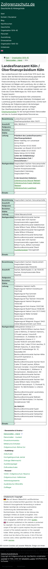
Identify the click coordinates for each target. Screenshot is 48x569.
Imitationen (5, 47)
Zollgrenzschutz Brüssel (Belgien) (27, 180)
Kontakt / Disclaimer (8, 17)
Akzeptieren (7, 566)
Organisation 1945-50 (9, 44)
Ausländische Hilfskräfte (13, 484)
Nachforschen (6, 24)
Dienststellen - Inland (12, 434)
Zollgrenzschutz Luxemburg (25, 188)
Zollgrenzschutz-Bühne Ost (14, 447)
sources (11, 540)
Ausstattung (5, 37)
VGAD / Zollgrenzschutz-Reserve (17, 474)
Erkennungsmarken (9, 112)
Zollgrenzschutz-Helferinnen (15, 477)
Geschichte (5, 27)
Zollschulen (8, 454)
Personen (4, 34)
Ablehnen (21, 566)
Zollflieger (7, 487)
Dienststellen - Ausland (13, 437)
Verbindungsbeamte (11, 481)
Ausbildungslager (10, 464)
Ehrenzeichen (6, 40)
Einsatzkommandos (11, 440)
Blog (2, 20)
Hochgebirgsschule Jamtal (14, 457)
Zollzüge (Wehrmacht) (12, 460)
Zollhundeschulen (10, 467)
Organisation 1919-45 (9, 30)
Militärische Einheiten (12, 444)
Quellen (34, 520)
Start (3, 14)
